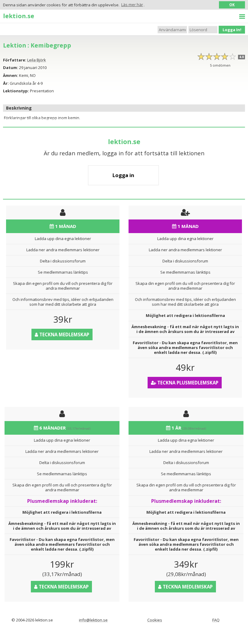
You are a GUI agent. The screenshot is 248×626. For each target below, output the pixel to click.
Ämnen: (10, 75)
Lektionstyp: (16, 91)
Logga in (123, 175)
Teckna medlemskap (63, 334)
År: (6, 83)
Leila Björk (36, 60)
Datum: (10, 67)
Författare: (14, 60)
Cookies (154, 620)
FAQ (216, 620)
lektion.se (18, 16)
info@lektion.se (93, 620)
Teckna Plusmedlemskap (187, 383)
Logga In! (232, 29)
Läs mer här (132, 4)
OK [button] (232, 4)
